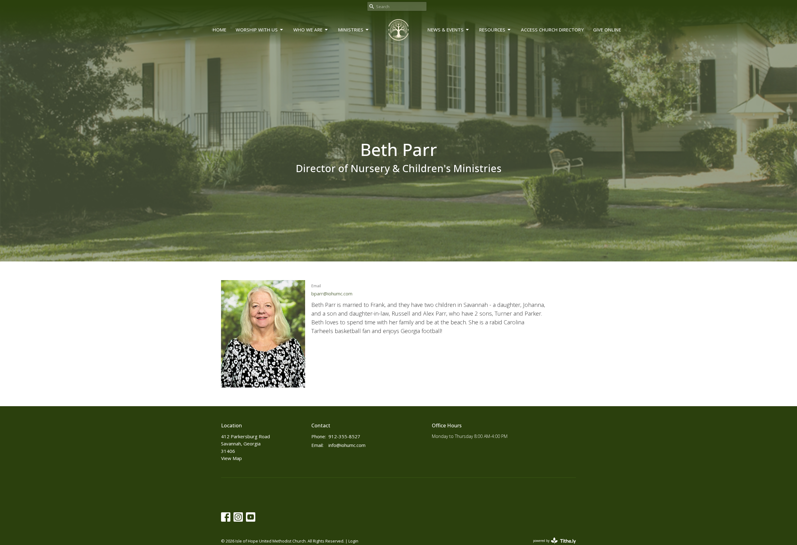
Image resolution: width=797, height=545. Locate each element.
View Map (231, 458)
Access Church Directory (552, 29)
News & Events (445, 29)
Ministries (350, 29)
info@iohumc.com (346, 445)
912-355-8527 (344, 436)
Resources (492, 29)
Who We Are (308, 29)
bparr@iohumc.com (331, 293)
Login (353, 541)
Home (219, 29)
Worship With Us (257, 29)
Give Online (607, 29)
